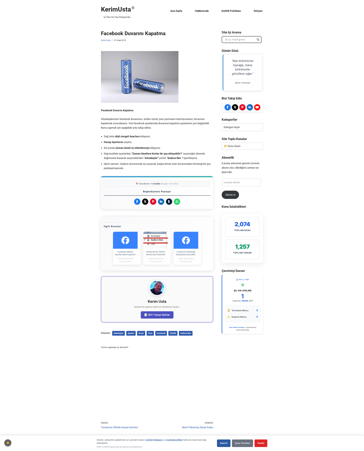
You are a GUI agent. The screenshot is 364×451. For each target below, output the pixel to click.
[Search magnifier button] (258, 40)
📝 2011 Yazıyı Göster (157, 314)
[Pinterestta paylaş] (153, 201)
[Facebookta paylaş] (137, 201)
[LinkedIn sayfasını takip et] (250, 107)
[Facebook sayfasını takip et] (228, 107)
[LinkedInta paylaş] (161, 201)
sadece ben (185, 333)
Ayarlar (131, 333)
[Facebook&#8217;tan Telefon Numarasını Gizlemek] (155, 240)
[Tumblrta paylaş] (169, 201)
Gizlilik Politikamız (154, 440)
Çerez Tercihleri (242, 443)
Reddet (261, 443)
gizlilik (173, 333)
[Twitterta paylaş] (145, 201)
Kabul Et (224, 443)
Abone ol (230, 194)
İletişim (258, 10)
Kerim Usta (106, 40)
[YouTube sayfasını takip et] (257, 107)
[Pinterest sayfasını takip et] (242, 107)
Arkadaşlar (118, 333)
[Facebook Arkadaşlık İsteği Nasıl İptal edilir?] (186, 240)
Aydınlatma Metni (174, 440)
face (150, 333)
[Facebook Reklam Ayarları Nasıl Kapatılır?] (125, 240)
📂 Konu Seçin (232, 146)
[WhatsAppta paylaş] (177, 201)
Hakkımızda (202, 10)
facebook (161, 333)
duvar (141, 333)
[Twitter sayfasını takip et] (235, 107)
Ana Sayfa (176, 10)
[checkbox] (7, 442)
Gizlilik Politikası (231, 10)
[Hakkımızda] (157, 294)
